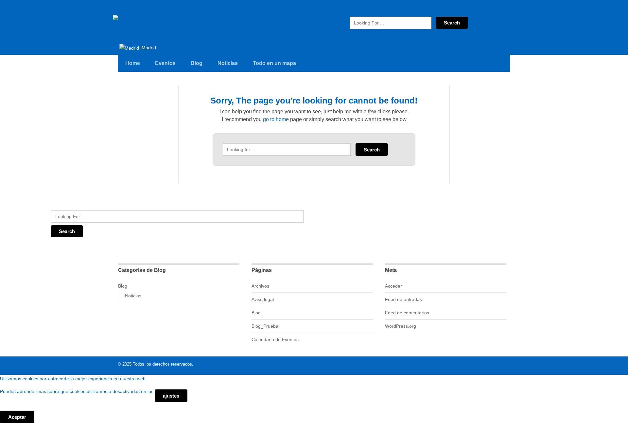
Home (132, 63)
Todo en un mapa (274, 63)
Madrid (148, 47)
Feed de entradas (403, 299)
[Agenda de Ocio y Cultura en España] (158, 20)
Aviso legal (263, 299)
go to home (276, 119)
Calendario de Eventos (275, 339)
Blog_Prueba (265, 326)
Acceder (393, 286)
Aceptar (17, 417)
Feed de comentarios (407, 312)
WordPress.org (400, 326)
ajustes (171, 396)
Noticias (228, 63)
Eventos (165, 63)
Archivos (260, 286)
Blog (196, 63)
